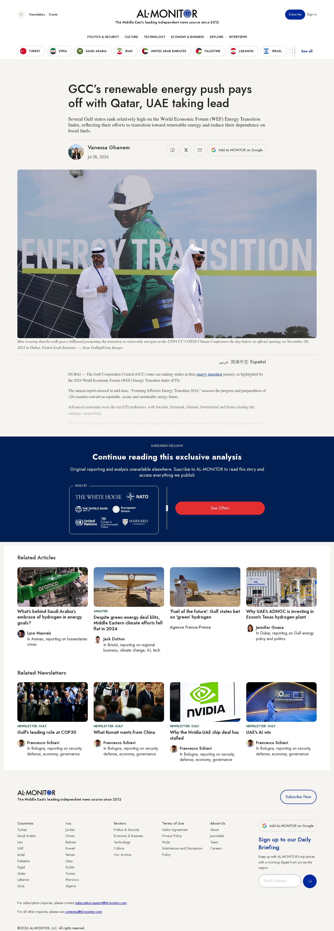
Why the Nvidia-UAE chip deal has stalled (204, 735)
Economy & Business (187, 36)
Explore (216, 36)
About (214, 829)
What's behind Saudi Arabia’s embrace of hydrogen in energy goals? (49, 617)
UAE (20, 848)
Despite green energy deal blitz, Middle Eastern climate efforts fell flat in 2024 (128, 623)
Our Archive (122, 854)
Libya (69, 861)
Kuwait (70, 848)
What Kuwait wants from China (124, 732)
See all (306, 51)
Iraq (68, 823)
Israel (21, 854)
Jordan (70, 829)
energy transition (209, 374)
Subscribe (295, 14)
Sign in (312, 14)
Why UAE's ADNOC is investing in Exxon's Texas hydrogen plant (280, 614)
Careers (216, 848)
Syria (20, 886)
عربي (224, 362)
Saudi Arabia (26, 835)
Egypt (21, 867)
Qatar (21, 873)
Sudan (70, 867)
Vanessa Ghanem (109, 147)
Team (214, 842)
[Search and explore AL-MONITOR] (21, 14)
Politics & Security (103, 36)
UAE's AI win (258, 732)
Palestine (23, 861)
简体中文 (239, 362)
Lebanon (23, 879)
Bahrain (71, 842)
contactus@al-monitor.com (83, 911)
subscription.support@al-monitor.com (101, 902)
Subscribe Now (298, 797)
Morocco (72, 879)
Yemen (70, 854)
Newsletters (37, 14)
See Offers (220, 508)
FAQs (166, 842)
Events (53, 14)
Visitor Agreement (175, 829)
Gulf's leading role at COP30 (46, 732)
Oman (70, 835)
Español (258, 362)
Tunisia (70, 873)
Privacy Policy (172, 835)
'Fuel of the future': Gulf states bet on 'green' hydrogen (205, 614)
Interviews (238, 36)
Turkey (22, 829)
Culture (131, 36)
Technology (154, 36)
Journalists (217, 835)
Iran (20, 842)
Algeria (71, 886)
